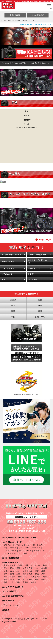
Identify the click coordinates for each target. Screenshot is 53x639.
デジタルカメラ (34, 268)
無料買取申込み (8, 601)
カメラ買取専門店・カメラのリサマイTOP (19, 538)
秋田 (32, 565)
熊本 (5, 582)
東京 (37, 568)
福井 (24, 571)
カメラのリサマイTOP (8, 20)
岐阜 (43, 571)
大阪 (37, 574)
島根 (5, 579)
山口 (24, 579)
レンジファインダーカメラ (38, 261)
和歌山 (12, 577)
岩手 (20, 565)
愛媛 (32, 577)
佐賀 (37, 579)
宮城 (26, 565)
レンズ (31, 274)
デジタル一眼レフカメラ (11, 255)
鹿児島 (25, 582)
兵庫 (43, 574)
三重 (18, 574)
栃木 (12, 568)
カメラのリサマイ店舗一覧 (12, 587)
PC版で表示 (15, 15)
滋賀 (24, 574)
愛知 (12, 574)
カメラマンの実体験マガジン (13, 596)
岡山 (12, 579)
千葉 (30, 568)
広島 (18, 579)
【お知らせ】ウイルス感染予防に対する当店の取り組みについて (26, 63)
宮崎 (18, 582)
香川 (26, 577)
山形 (38, 565)
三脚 (3, 280)
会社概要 (5, 610)
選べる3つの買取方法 (10, 558)
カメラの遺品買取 (9, 591)
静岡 (5, 574)
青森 (13, 565)
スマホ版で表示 (38, 15)
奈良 (5, 577)
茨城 (5, 568)
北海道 (18, 20)
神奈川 (44, 568)
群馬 (18, 568)
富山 (12, 571)
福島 (45, 565)
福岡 (30, 579)
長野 (37, 571)
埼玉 (24, 568)
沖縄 (32, 582)
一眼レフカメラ (8, 261)
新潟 (5, 571)
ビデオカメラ (7, 274)
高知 (38, 577)
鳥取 (45, 577)
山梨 (30, 571)
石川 (18, 571)
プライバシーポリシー (11, 605)
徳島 (20, 577)
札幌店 (24, 20)
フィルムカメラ (8, 268)
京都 (30, 574)
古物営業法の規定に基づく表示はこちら (35, 24)
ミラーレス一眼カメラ (37, 255)
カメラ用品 (32, 280)
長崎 (43, 579)
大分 (12, 582)
